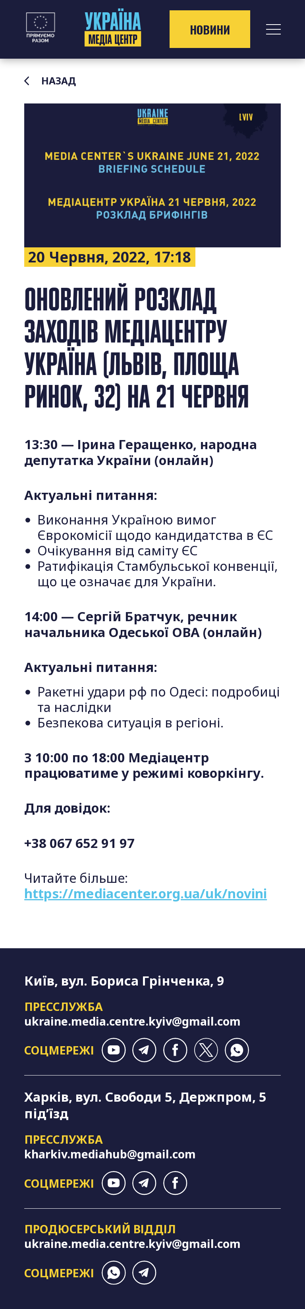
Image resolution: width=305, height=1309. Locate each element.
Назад (58, 81)
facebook (175, 1050)
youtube (114, 1050)
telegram (144, 1050)
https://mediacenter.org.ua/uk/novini (145, 893)
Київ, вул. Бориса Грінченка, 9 (124, 980)
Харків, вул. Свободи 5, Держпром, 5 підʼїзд (145, 1105)
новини (210, 29)
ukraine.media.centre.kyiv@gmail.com (132, 1021)
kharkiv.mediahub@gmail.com (110, 1154)
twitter (206, 1050)
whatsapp (237, 1050)
